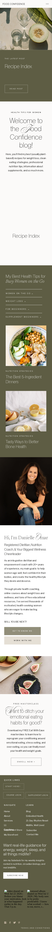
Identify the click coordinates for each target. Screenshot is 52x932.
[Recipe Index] (26, 29)
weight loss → (16, 301)
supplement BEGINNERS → (24, 317)
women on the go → (20, 293)
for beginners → (18, 309)
